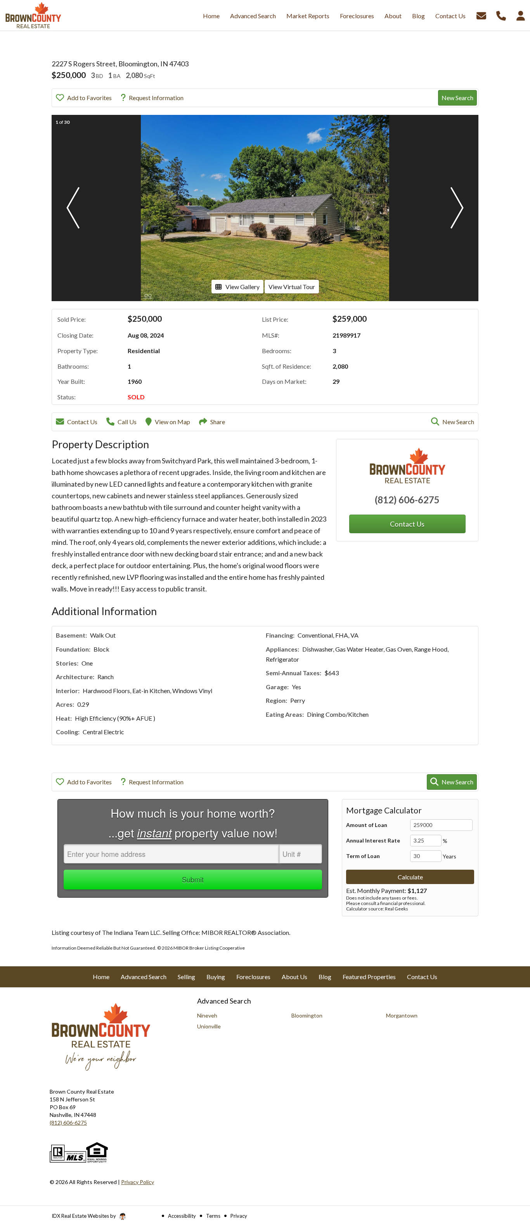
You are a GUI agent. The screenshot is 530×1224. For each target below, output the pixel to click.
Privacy (238, 1216)
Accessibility (182, 1216)
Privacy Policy (137, 1182)
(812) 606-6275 (407, 499)
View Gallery (242, 286)
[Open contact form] (481, 14)
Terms (213, 1216)
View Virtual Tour (291, 286)
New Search (457, 97)
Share (217, 421)
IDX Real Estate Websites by (84, 1216)
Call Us (127, 421)
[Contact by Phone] (501, 14)
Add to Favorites (89, 97)
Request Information (156, 97)
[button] (73, 208)
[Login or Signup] (520, 14)
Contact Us (82, 421)
